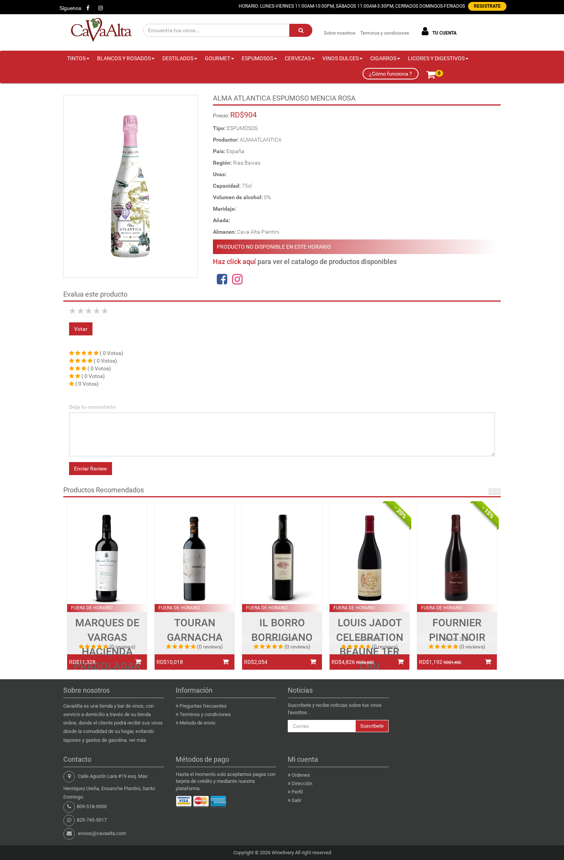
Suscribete (372, 726)
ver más (137, 740)
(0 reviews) (122, 647)
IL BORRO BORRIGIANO (282, 630)
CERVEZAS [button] (298, 58)
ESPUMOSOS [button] (257, 58)
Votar (80, 329)
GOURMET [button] (217, 58)
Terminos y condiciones (384, 33)
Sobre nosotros (339, 33)
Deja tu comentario (92, 407)
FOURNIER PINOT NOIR (457, 630)
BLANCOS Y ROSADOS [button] (124, 58)
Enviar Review (90, 468)
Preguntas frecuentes (203, 706)
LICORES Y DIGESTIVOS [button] (436, 58)
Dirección (302, 783)
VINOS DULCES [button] (340, 58)
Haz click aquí (234, 262)
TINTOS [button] (76, 58)
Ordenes (301, 775)
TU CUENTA (444, 33)
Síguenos (70, 8)
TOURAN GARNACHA (195, 630)
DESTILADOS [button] (177, 58)
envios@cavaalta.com (102, 833)
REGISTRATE (487, 6)
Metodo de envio (197, 723)
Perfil (297, 792)
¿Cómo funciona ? (390, 74)
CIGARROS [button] (383, 58)
